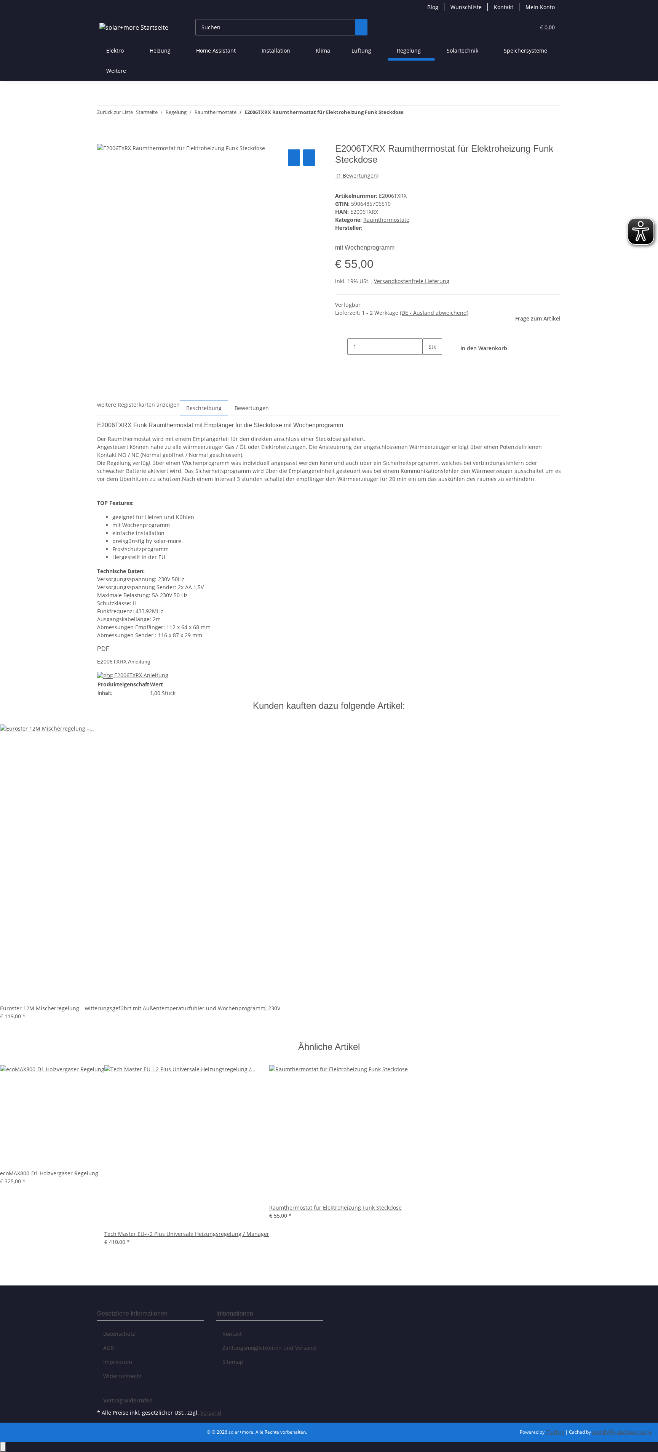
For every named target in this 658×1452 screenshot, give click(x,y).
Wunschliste (466, 7)
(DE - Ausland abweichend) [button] (434, 312)
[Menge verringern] (341, 346)
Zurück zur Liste (115, 112)
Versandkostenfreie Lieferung (411, 281)
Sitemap (232, 1361)
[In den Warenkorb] (103, 139)
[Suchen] (361, 27)
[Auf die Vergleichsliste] (294, 157)
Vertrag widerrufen (128, 1400)
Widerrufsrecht (122, 1376)
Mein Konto (540, 7)
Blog (432, 7)
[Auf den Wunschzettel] (309, 157)
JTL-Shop (555, 1432)
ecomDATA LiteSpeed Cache (622, 1432)
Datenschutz (119, 1333)
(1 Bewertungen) (358, 175)
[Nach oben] (3, 1447)
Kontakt (503, 7)
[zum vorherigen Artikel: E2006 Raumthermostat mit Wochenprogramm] (410, 114)
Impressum (117, 1361)
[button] (514, 27)
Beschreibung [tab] (204, 408)
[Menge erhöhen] (428, 363)
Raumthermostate (386, 219)
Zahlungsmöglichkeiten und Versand (269, 1347)
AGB (108, 1347)
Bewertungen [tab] (252, 408)
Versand (210, 1412)
